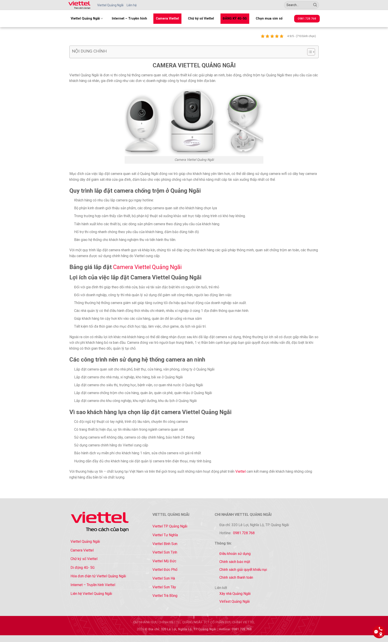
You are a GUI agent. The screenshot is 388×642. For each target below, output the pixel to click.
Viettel (240, 471)
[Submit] (315, 5)
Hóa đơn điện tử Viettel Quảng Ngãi (98, 576)
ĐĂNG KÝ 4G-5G (235, 18)
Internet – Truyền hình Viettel (93, 585)
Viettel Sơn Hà (163, 578)
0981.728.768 (244, 533)
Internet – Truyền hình (129, 18)
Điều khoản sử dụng (235, 554)
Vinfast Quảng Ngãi (234, 601)
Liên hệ (132, 5)
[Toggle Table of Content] (309, 52)
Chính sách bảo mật (234, 562)
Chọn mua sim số (269, 18)
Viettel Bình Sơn (164, 544)
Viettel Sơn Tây (164, 587)
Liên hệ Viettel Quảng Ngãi (91, 593)
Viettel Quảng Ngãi (110, 5)
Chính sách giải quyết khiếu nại (243, 569)
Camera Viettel (167, 18)
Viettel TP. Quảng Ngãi (169, 526)
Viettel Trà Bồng (164, 595)
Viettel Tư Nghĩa (165, 535)
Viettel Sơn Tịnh (164, 552)
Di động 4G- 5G (83, 567)
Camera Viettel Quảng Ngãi (147, 267)
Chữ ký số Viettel (201, 18)
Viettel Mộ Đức (164, 561)
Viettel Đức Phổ (164, 569)
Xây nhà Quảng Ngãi (235, 593)
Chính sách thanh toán (236, 577)
